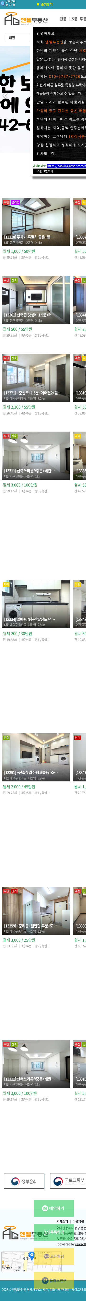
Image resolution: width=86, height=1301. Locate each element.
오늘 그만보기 (45, 171)
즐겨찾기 (47, 4)
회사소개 (62, 1221)
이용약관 (78, 1221)
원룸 (63, 18)
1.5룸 (73, 18)
